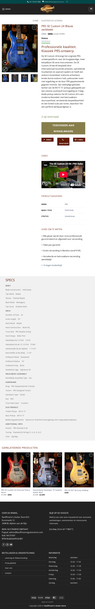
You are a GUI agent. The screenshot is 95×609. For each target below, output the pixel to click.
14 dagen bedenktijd (52, 265)
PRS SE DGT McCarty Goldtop (76, 490)
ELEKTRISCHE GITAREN (51, 20)
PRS (66, 204)
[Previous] (5, 46)
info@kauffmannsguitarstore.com (54, 2)
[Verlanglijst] (67, 1)
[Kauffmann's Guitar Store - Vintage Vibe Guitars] (47, 9)
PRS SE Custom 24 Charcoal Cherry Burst (15, 491)
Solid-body (69, 210)
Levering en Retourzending (16, 558)
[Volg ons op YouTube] (11, 544)
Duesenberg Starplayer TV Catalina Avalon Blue (47, 491)
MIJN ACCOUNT (47, 602)
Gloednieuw (70, 216)
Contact (8, 573)
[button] (6, 9)
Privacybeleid (10, 563)
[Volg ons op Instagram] (7, 544)
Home (35, 20)
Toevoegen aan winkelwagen (63, 128)
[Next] (34, 46)
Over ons (8, 568)
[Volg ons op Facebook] (3, 544)
